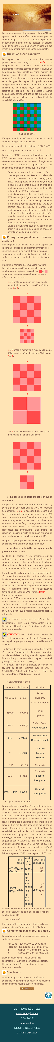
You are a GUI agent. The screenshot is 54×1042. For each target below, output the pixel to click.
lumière (42, 62)
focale (42, 592)
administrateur (27, 1023)
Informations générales (27, 1013)
